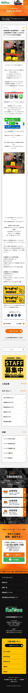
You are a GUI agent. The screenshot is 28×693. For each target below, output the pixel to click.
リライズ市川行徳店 (9, 439)
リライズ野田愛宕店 (9, 443)
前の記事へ (8, 323)
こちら (21, 242)
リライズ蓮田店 (7, 453)
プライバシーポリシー (14, 677)
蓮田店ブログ (7, 412)
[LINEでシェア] (16, 315)
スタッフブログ (9, 17)
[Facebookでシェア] (12, 315)
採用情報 (21, 679)
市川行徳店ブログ (8, 398)
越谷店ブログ (7, 417)
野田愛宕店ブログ (8, 407)
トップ (3, 17)
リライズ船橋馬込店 (9, 448)
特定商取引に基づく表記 (10, 679)
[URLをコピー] (19, 315)
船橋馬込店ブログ (8, 402)
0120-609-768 (15, 545)
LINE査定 (16, 560)
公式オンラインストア (14, 645)
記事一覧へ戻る (14, 331)
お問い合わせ (14, 681)
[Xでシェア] (8, 315)
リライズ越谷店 (7, 458)
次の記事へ (19, 323)
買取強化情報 (7, 421)
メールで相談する (15, 555)
